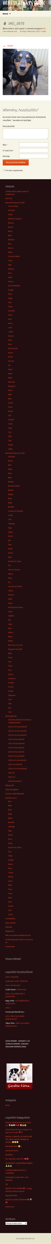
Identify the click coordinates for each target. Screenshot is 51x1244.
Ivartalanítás (10, 918)
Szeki (10, 424)
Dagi (10, 528)
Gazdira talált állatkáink (14, 793)
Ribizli (10, 411)
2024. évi (11, 777)
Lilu (9, 620)
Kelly (10, 599)
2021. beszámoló (15, 764)
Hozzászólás (9, 126)
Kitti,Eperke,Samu (15, 607)
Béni (10, 477)
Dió (6, 1184)
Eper (10, 557)
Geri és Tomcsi (14, 569)
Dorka (10, 553)
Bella (10, 469)
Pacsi (10, 657)
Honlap (6, 156)
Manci (10, 636)
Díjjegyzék (9, 785)
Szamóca (12, 678)
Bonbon (11, 239)
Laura (10, 611)
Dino (10, 544)
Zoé (9, 712)
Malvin (10, 632)
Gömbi (10, 860)
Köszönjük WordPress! (25, 1238)
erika (7, 977)
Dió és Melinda (14, 285)
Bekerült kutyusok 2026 (14, 453)
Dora (10, 839)
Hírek (7, 1105)
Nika (10, 398)
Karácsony (9, 1206)
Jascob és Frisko (15, 586)
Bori (9, 244)
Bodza (10, 490)
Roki (10, 897)
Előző (8, 45)
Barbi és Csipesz (15, 218)
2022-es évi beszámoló (17, 768)
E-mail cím (8, 150)
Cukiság (11, 523)
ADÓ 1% (8, 198)
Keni (10, 344)
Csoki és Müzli (14, 256)
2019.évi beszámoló (16, 756)
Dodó (10, 548)
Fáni (9, 302)
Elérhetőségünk (11, 789)
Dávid (10, 536)
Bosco (10, 248)
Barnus (11, 223)
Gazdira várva (11, 798)
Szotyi (10, 687)
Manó (10, 369)
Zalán (10, 449)
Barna (10, 461)
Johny (10, 590)
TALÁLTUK (14, 977)
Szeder (11, 419)
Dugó (10, 298)
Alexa (10, 214)
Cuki (10, 519)
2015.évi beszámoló (16, 739)
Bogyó (10, 494)
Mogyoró (12, 386)
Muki (10, 394)
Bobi (10, 235)
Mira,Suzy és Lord (15, 645)
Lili (9, 365)
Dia (9, 540)
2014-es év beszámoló (17, 735)
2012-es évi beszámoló (17, 726)
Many (10, 373)
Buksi (10, 252)
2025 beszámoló (14, 781)
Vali (9, 708)
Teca (10, 699)
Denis (10, 277)
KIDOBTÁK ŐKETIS (13, 1146)
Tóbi (10, 436)
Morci (10, 390)
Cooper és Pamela (15, 511)
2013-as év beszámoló (17, 731)
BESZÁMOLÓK (11, 716)
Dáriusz (11, 269)
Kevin (10, 603)
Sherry (11, 674)
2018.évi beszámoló (16, 752)
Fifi (9, 565)
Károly (10, 876)
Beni (10, 473)
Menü (5, 13)
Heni (10, 319)
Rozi (10, 670)
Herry (10, 323)
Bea (9, 465)
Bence (10, 227)
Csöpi (10, 515)
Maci (10, 628)
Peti (9, 661)
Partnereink (10, 946)
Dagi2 (10, 532)
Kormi (10, 352)
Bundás (11, 507)
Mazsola (11, 382)
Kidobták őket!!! (11, 1150)
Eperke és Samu (14, 561)
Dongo (10, 290)
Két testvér (13, 348)
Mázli (10, 377)
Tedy (10, 428)
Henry (10, 574)
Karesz (11, 336)
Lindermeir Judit (12, 981)
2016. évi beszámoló (16, 743)
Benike (11, 481)
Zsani (10, 914)
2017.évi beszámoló (16, 747)
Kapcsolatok (10, 923)
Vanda (10, 444)
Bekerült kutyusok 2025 (14, 202)
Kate (10, 340)
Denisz (11, 281)
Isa (9, 582)
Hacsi (10, 315)
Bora (10, 498)
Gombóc (11, 311)
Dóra (10, 294)
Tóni (9, 440)
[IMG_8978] (25, 71)
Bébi (10, 805)
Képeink (8, 927)
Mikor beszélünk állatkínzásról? (18, 935)
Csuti (10, 260)
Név (5, 144)
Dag (9, 264)
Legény (11, 615)
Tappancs (12, 695)
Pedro (10, 403)
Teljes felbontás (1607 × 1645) (34, 31)
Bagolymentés (11, 1195)
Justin (10, 331)
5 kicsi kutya (13, 206)
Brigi (10, 502)
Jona (10, 327)
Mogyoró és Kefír (15, 649)
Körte (10, 357)
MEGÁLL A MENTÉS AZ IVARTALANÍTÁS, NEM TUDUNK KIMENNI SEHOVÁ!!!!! (18, 1139)
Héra (10, 578)
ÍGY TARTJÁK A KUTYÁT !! (14, 1159)
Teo (9, 432)
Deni (10, 273)
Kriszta (11, 361)
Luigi (10, 624)
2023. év (11, 772)
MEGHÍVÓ (9, 1155)
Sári (9, 415)
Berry (10, 231)
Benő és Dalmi (14, 486)
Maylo (10, 641)
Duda (10, 843)
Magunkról (9, 931)
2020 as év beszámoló (17, 760)
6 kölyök (11, 210)
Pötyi (10, 407)
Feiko (10, 306)
